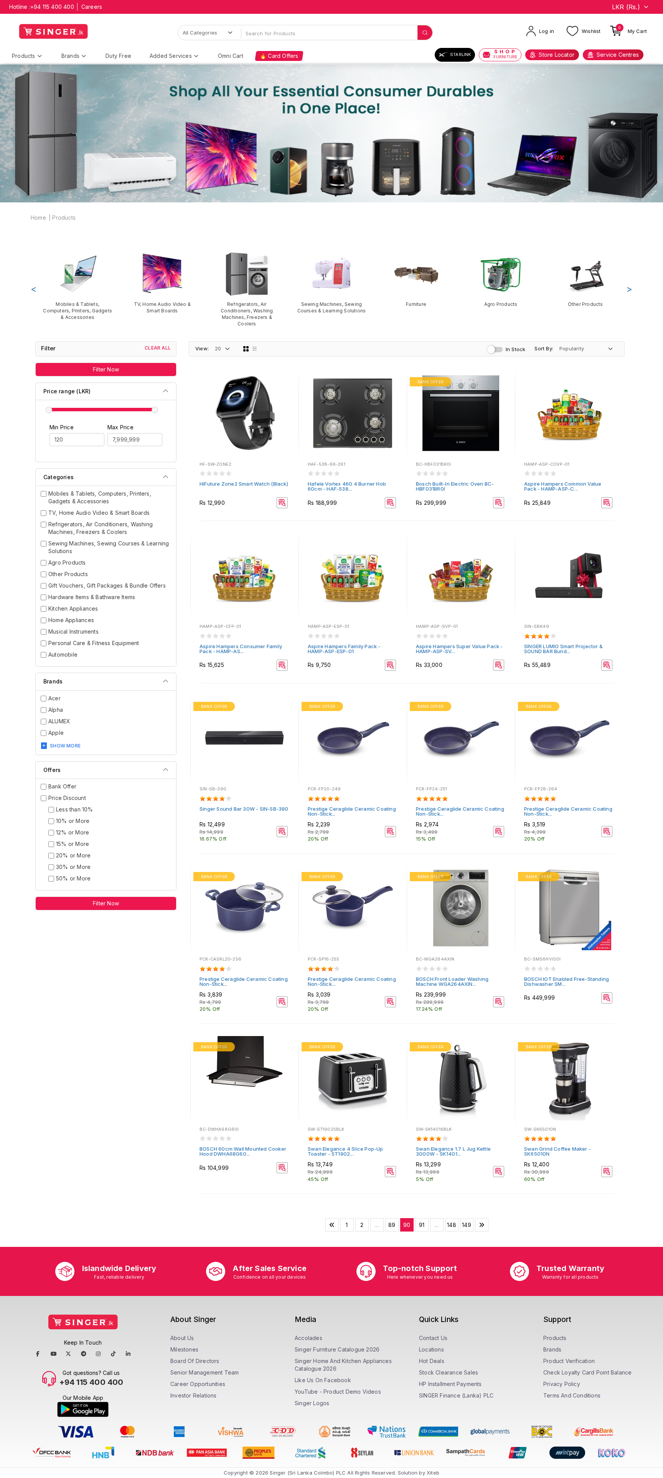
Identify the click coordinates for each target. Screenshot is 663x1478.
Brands (70, 56)
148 (451, 1225)
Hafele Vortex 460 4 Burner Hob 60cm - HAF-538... (347, 486)
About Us (182, 1338)
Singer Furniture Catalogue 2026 (337, 1349)
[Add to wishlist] (287, 383)
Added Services (171, 56)
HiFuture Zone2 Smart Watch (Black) (244, 484)
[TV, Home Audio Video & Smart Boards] (162, 282)
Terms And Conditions (571, 1395)
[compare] (287, 393)
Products (23, 56)
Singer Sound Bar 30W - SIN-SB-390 (244, 809)
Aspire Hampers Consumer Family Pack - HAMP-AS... (241, 648)
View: (202, 348)
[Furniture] (416, 279)
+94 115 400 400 (52, 6)
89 (391, 1225)
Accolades (308, 1338)
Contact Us (433, 1338)
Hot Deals (431, 1361)
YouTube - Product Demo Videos (338, 1391)
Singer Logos (312, 1403)
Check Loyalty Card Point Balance (587, 1372)
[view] (287, 403)
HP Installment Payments (450, 1384)
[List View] (254, 348)
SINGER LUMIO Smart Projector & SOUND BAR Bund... (563, 648)
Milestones (184, 1349)
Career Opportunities (197, 1384)
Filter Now (106, 369)
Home (38, 217)
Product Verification (569, 1361)
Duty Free (118, 56)
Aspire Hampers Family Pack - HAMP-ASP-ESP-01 (344, 648)
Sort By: (543, 348)
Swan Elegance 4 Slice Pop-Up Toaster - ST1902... (345, 1151)
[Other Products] (585, 279)
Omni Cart (230, 56)
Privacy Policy (561, 1384)
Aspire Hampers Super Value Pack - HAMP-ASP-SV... (459, 648)
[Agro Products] (500, 279)
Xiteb (433, 1473)
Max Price (120, 427)
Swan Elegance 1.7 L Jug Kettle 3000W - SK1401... (453, 1151)
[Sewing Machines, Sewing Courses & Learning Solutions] (331, 282)
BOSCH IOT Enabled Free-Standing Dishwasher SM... (566, 981)
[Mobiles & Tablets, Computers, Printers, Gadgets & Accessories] (77, 285)
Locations (431, 1349)
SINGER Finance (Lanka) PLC (456, 1395)
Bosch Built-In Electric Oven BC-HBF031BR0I (455, 486)
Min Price (61, 427)
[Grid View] (246, 348)
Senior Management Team (204, 1372)
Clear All (158, 347)
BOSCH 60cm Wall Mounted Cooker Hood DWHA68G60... (243, 1151)
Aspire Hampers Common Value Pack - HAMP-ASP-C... (562, 486)
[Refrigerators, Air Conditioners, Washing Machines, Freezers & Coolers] (246, 289)
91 (421, 1225)
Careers (91, 6)
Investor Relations (193, 1395)
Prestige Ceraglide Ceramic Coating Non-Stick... (352, 811)
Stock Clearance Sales (448, 1372)
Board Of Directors (194, 1361)
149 (466, 1225)
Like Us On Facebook (323, 1380)
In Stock (516, 349)
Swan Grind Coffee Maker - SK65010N (557, 1151)
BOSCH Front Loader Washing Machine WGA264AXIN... (452, 981)
